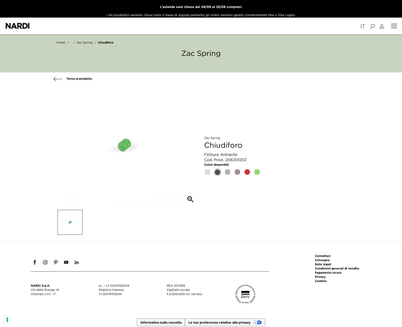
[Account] (382, 26)
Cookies (321, 280)
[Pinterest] (55, 262)
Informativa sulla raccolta (161, 322)
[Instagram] (45, 262)
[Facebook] (34, 262)
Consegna (322, 260)
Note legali (323, 264)
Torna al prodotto (79, 78)
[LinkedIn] (76, 262)
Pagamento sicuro (328, 272)
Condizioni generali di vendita (337, 268)
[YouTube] (66, 262)
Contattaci (322, 255)
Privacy (320, 276)
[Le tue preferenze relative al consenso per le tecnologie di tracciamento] (7, 320)
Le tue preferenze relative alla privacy (219, 322)
